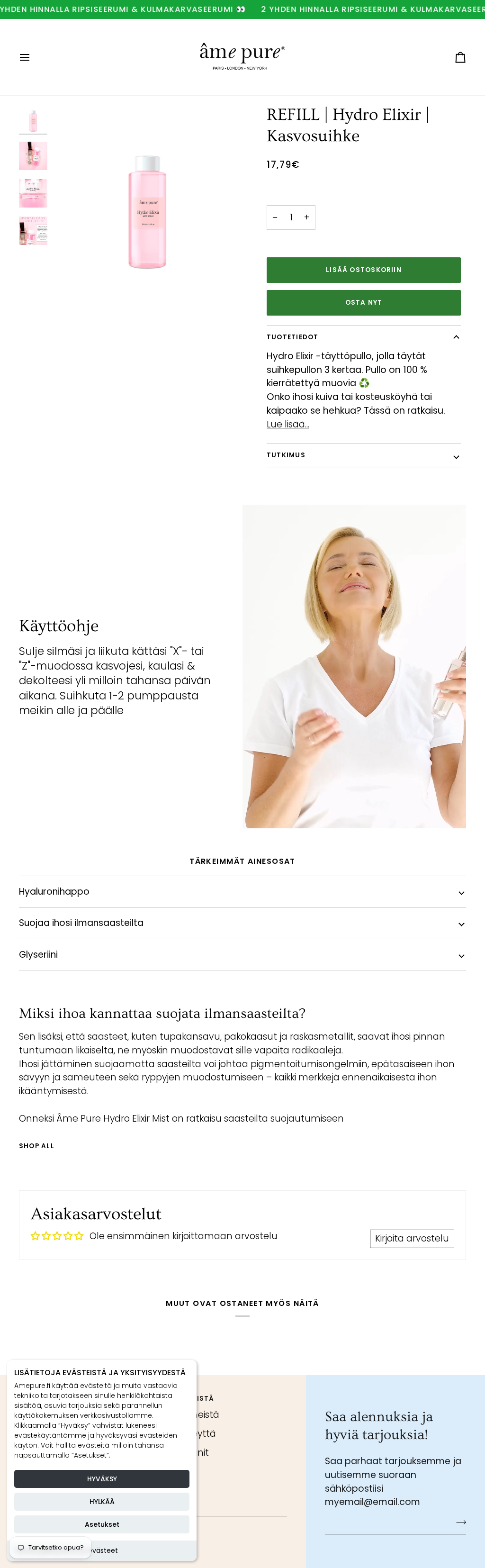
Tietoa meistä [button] (186, 1398)
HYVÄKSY (102, 1479)
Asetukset (102, 1524)
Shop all (36, 1146)
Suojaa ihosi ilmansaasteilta (81, 922)
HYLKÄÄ (102, 1501)
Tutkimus (286, 455)
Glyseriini (38, 954)
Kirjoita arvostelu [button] (412, 1238)
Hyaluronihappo (54, 891)
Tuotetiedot (292, 337)
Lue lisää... (288, 424)
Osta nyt (364, 302)
